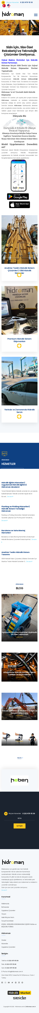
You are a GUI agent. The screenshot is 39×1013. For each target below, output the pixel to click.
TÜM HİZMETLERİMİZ (12, 471)
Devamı (10, 496)
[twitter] (12, 982)
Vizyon (4, 914)
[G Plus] (15, 982)
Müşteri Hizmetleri (19, 2)
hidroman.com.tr (31, 1007)
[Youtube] (9, 982)
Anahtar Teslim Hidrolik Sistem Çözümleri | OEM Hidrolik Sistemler (19, 270)
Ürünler (4, 940)
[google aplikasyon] (19, 196)
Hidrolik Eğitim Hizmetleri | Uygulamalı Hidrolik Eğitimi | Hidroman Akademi (14, 485)
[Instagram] (5, 982)
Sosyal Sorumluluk (7, 921)
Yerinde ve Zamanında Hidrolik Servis (19, 410)
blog (20, 758)
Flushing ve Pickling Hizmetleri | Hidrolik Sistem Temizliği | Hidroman (16, 508)
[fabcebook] (2, 982)
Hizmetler (5, 943)
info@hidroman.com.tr (15, 971)
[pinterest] (22, 982)
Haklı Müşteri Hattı (8, 917)
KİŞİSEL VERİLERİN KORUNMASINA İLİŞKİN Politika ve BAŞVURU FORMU (19, 925)
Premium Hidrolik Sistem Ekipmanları (20, 340)
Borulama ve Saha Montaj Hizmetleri (13, 531)
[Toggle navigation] (36, 15)
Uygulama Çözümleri (8, 910)
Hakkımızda (5, 904)
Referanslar (5, 907)
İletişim (19, 826)
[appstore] (19, 204)
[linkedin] (19, 982)
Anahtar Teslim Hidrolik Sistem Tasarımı (16, 553)
